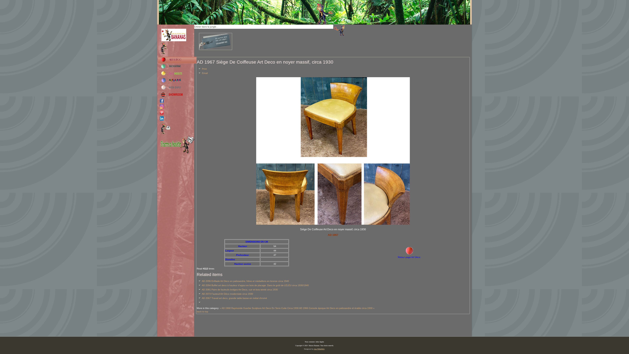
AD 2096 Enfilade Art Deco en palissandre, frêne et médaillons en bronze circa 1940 (245, 281)
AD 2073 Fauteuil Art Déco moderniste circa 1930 (227, 294)
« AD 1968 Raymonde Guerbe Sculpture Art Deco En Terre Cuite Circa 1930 (259, 308)
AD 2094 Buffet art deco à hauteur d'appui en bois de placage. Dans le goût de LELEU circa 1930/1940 (255, 285)
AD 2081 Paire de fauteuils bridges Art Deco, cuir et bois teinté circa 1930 (240, 289)
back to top (202, 311)
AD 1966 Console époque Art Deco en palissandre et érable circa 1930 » (336, 308)
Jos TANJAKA (319, 349)
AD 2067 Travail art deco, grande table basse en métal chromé (234, 298)
